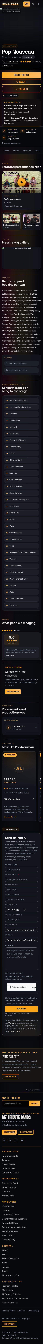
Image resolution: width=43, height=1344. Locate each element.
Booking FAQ (8, 1239)
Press (5, 1254)
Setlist (37, 151)
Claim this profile (10, 1077)
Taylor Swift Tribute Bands (15, 1298)
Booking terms (8, 1311)
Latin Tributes (8, 1168)
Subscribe (34, 1104)
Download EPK (23, 89)
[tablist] (21, 221)
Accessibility (33, 1311)
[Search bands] (33, 4)
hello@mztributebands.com (25, 1338)
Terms (11, 1023)
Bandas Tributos (10, 1302)
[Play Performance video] (21, 182)
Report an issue (9, 1324)
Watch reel (8, 66)
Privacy (5, 1267)
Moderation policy (10, 1275)
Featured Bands (10, 1156)
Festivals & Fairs (10, 1223)
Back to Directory (13, 11)
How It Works (8, 1235)
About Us (27, 151)
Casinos (6, 1210)
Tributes (6, 1160)
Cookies (21, 1311)
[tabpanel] (21, 190)
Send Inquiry (21, 1009)
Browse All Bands (10, 1172)
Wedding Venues (10, 1231)
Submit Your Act (26, 1132)
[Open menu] (38, 4)
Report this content (33, 1090)
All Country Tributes (11, 1294)
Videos (6, 151)
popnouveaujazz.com (12, 143)
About (5, 1250)
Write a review (13, 691)
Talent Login (8, 1195)
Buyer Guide (8, 1206)
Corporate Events (10, 1214)
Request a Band (9, 1132)
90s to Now (7, 1290)
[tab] (11, 221)
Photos (16, 151)
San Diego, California (12, 57)
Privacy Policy (15, 1031)
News (4, 1263)
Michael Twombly (10, 1258)
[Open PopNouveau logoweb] (21, 258)
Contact (6, 1191)
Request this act (21, 75)
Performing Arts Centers (14, 1227)
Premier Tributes (10, 1286)
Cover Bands (8, 1164)
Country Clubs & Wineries (14, 1219)
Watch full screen (14, 206)
